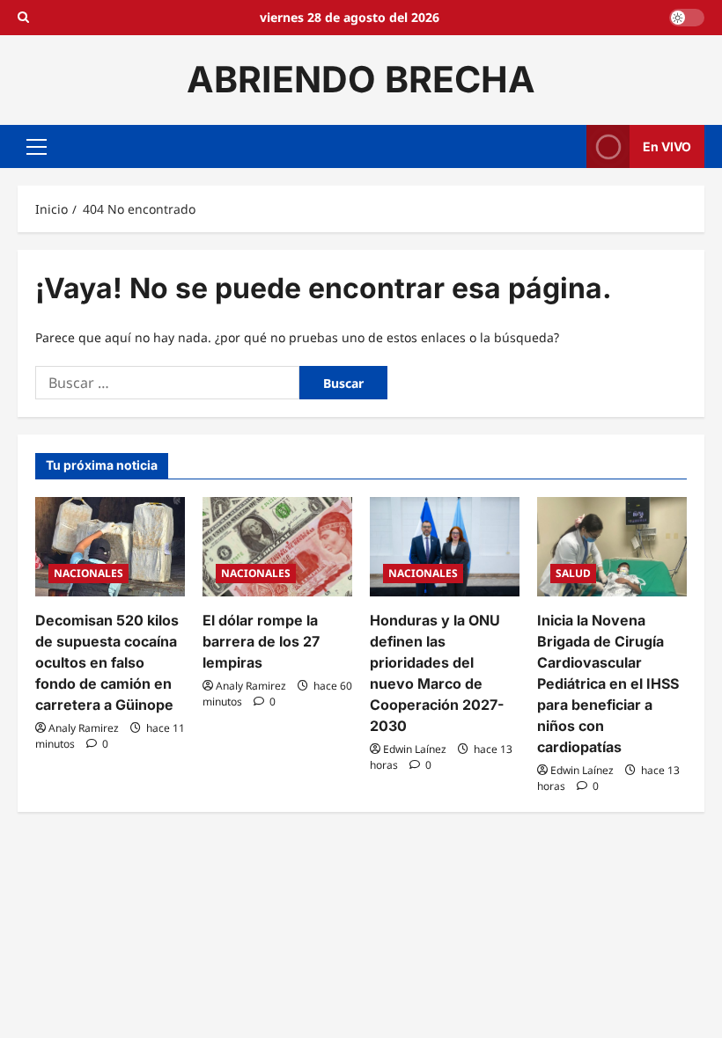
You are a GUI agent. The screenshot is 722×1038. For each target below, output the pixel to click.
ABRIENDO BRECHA (361, 79)
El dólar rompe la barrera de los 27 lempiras (261, 641)
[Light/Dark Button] (686, 17)
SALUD (573, 573)
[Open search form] (23, 17)
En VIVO (667, 145)
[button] (36, 146)
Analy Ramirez (83, 727)
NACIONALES (88, 573)
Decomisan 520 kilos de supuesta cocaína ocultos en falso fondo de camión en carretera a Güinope (107, 662)
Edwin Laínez (414, 749)
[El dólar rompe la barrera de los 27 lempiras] (277, 546)
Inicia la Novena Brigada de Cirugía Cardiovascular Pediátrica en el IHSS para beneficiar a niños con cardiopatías (608, 683)
